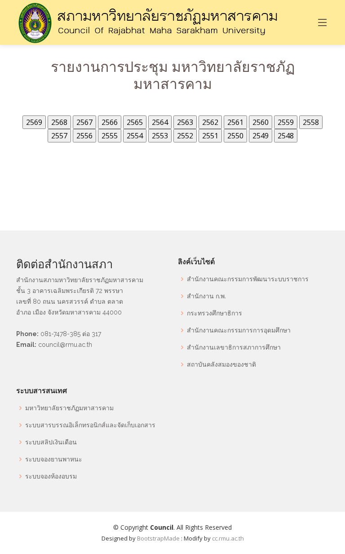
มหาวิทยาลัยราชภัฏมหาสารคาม (69, 408)
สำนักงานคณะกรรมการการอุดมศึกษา (239, 330)
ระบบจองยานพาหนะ (53, 459)
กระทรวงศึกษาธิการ (214, 313)
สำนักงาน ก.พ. (206, 296)
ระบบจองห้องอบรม (51, 476)
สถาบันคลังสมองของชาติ (221, 364)
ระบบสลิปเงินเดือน (51, 442)
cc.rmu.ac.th (228, 538)
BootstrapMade (158, 538)
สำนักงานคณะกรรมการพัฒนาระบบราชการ (248, 279)
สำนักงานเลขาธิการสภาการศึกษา (234, 347)
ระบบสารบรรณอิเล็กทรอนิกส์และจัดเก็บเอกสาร (90, 425)
